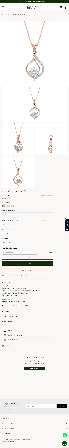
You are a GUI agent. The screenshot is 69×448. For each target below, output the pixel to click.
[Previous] (20, 1)
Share (7, 346)
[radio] (4, 206)
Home (4, 14)
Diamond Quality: (10, 220)
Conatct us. (25, 276)
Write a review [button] (34, 368)
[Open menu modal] (3, 7)
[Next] (49, 1)
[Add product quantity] (4, 242)
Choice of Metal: (10, 211)
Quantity (5, 239)
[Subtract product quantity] (9, 242)
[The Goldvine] (34, 7)
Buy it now (27, 263)
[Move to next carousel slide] (65, 385)
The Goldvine (16, 439)
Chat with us (27, 270)
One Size (7, 233)
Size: (7, 230)
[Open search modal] (61, 7)
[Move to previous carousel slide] (61, 385)
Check (50, 252)
